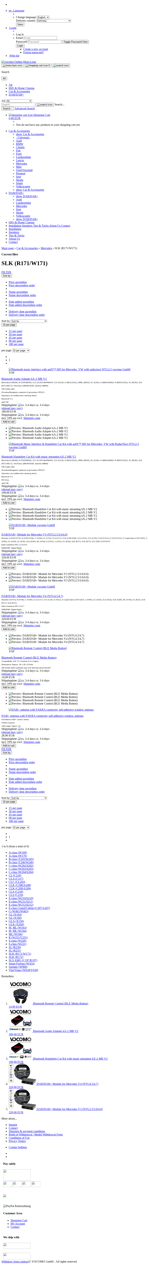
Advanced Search (25, 108)
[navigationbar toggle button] (12, 66)
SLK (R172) (16, 957)
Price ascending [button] (18, 282)
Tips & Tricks (41, 225)
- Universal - (23, 137)
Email (19, 37)
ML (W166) (16, 934)
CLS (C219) (16, 895)
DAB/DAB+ (16, 94)
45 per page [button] (15, 337)
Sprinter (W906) (18, 966)
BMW (19, 144)
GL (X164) (15, 914)
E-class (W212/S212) (21, 904)
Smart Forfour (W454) (22, 963)
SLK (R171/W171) (20, 953)
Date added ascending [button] (21, 301)
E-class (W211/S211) (21, 901)
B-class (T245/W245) (21, 859)
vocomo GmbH (121, 369)
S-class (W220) (17, 940)
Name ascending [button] (18, 291)
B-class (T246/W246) (21, 862)
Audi (19, 140)
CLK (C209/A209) (20, 888)
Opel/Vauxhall (24, 170)
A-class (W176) (18, 855)
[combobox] (6, 276)
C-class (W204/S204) (21, 872)
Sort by (6, 320)
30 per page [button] (15, 334)
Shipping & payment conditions (27, 1131)
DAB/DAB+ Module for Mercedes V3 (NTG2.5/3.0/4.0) (34, 534)
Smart (19, 183)
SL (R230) (15, 947)
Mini (18, 166)
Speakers (27, 225)
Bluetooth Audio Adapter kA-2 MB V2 (24, 378)
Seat (18, 176)
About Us (55, 225)
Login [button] (12, 27)
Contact (65, 225)
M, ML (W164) (18, 930)
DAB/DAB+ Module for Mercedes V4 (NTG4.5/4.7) (32, 596)
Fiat (18, 150)
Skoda (19, 179)
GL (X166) (15, 917)
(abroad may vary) (12, 408)
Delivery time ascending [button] (23, 311)
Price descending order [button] (22, 285)
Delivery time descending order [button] (27, 314)
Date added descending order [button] (25, 305)
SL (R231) (15, 950)
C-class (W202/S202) (21, 865)
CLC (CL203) (17, 881)
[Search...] (45, 105)
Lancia (20, 160)
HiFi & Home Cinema (21, 88)
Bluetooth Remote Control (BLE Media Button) (29, 657)
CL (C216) (15, 875)
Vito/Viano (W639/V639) (23, 970)
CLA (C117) (16, 878)
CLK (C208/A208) (20, 885)
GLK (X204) (16, 924)
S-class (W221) (17, 944)
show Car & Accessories (30, 134)
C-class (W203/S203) (21, 868)
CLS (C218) (16, 891)
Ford (18, 153)
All (10, 84)
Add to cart (9, 421)
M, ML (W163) (18, 927)
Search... (60, 104)
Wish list (14, 55)
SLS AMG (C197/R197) (23, 960)
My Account (18, 1223)
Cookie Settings (18, 1147)
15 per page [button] (15, 331)
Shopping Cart (19, 1220)
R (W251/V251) (18, 937)
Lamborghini (23, 157)
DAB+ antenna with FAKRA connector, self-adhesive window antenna (42, 715)
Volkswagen (23, 186)
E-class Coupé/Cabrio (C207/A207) (29, 908)
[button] (16, 10)
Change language (26, 17)
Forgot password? (33, 52)
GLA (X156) (16, 921)
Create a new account (35, 49)
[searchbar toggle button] (61, 66)
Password (21, 41)
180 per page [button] (16, 344)
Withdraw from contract (15, 1261)
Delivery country (26, 20)
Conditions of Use (19, 1137)
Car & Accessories (19, 91)
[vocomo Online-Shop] (18, 61)
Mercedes (21, 163)
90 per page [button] (15, 340)
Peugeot (20, 173)
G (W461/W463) (18, 911)
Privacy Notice (17, 1141)
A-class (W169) (18, 852)
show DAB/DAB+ (27, 196)
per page (6, 350)
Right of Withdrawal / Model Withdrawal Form (36, 1134)
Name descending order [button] (22, 295)
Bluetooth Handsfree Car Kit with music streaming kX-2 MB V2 (38, 456)
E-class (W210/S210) (21, 898)
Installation (15, 225)
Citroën (20, 147)
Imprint (13, 1124)
